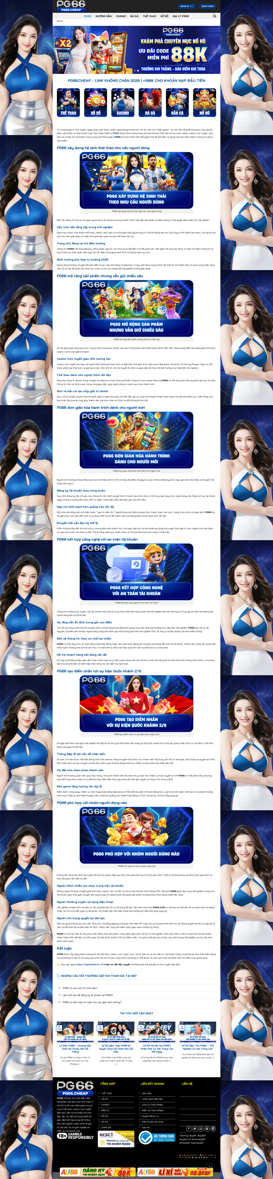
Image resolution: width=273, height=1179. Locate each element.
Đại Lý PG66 (181, 16)
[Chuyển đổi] (59, 988)
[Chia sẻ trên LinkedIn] (213, 1129)
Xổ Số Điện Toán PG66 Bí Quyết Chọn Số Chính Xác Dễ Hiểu (116, 1048)
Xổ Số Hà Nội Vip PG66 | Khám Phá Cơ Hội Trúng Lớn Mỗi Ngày (157, 1048)
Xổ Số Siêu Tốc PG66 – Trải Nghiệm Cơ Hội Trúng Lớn (198, 1047)
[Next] (213, 50)
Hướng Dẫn (103, 16)
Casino (121, 16)
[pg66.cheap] (71, 6)
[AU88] (175, 1172)
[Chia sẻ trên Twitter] (195, 1129)
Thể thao (149, 16)
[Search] (214, 16)
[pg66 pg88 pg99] (98, 1172)
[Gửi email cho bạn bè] (201, 1129)
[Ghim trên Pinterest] (207, 1129)
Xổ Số (164, 16)
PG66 (87, 16)
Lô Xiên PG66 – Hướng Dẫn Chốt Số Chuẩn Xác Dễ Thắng (75, 1048)
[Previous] (59, 50)
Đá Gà (134, 16)
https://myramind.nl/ (87, 964)
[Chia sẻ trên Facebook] (189, 1129)
